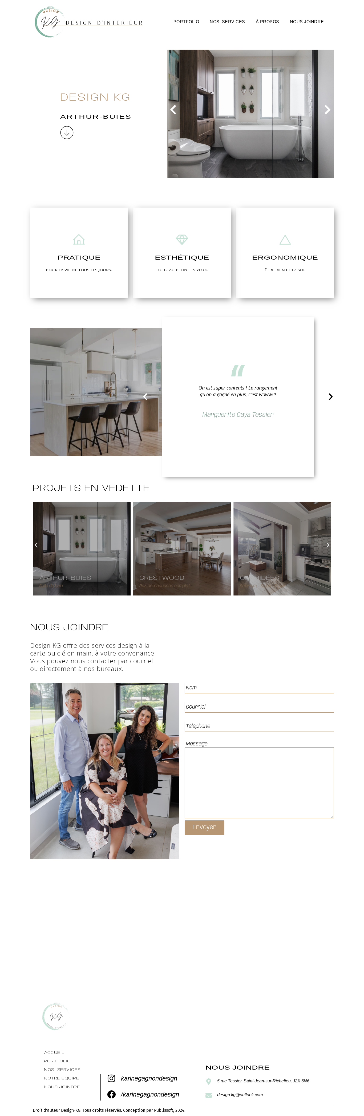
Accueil (54, 1053)
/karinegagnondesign (150, 1094)
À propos (267, 21)
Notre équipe (61, 1079)
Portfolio (186, 21)
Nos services (227, 21)
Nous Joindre (307, 21)
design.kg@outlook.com (240, 1095)
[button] (173, 109)
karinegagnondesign (149, 1078)
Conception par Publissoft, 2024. (154, 1110)
